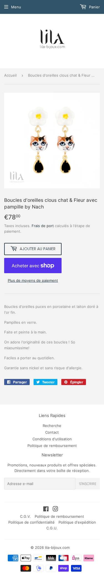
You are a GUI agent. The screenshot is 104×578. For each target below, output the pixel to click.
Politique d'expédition (77, 522)
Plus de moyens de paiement (33, 280)
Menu (16, 7)
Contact (52, 432)
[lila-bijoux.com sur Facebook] (46, 509)
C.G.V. (25, 516)
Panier (94, 7)
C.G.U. (52, 528)
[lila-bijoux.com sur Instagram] (55, 509)
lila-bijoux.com (57, 547)
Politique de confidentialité (31, 522)
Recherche (52, 425)
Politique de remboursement (52, 445)
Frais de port (43, 225)
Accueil (10, 75)
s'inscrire (87, 483)
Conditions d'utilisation (52, 439)
